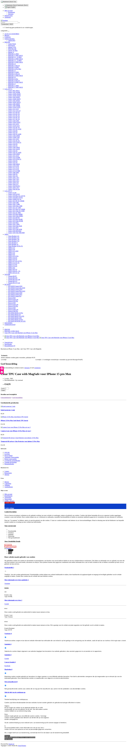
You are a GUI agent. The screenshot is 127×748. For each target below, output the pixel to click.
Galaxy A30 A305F (14, 136)
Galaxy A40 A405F (14, 147)
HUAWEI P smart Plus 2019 (16, 291)
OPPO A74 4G (12, 266)
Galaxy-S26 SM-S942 (14, 231)
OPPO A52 (11, 254)
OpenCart (11, 744)
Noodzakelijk (9, 567)
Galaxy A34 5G (13, 144)
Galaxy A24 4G (13, 131)
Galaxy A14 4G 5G (14, 114)
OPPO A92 (11, 268)
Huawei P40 (12, 308)
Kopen (3, 390)
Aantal (3, 388)
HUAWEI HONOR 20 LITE (17, 321)
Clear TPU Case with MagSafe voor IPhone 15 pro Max (21, 333)
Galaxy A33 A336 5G (14, 142)
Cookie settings (9, 502)
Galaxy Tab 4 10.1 (13, 181)
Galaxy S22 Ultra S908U (15, 216)
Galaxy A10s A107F (14, 107)
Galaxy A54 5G (13, 161)
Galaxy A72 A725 (13, 169)
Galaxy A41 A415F (14, 149)
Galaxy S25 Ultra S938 (15, 229)
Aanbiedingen (8, 487)
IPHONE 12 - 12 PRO (15, 57)
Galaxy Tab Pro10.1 (14, 186)
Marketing (8, 669)
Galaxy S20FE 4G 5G (14, 199)
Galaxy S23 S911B (14, 217)
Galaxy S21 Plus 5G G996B (16, 209)
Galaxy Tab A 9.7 (13, 184)
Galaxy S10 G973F (14, 194)
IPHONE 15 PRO (13, 72)
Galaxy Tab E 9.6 (13, 182)
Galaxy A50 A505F (14, 154)
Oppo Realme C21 (13, 236)
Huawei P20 (12, 298)
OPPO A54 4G (12, 258)
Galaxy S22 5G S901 (14, 212)
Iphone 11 (11, 52)
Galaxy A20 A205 (13, 121)
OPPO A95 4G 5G (13, 273)
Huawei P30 (12, 303)
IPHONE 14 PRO (13, 67)
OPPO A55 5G (12, 259)
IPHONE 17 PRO (13, 85)
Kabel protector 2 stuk (8, 410)
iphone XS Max (13, 50)
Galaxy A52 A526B (14, 157)
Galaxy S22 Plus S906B (15, 214)
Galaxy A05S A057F (14, 102)
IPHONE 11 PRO (13, 54)
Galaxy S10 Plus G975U (15, 197)
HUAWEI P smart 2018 (15, 286)
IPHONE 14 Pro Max (14, 69)
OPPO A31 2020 (13, 251)
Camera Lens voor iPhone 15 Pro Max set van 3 (16, 431)
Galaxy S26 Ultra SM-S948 (16, 232)
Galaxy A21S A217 (14, 126)
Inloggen (10, 14)
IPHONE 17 (12, 84)
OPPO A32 (11, 253)
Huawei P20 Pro (13, 301)
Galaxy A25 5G (13, 132)
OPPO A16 (11, 249)
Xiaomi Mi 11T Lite (14, 283)
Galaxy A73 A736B (14, 171)
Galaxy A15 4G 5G (14, 116)
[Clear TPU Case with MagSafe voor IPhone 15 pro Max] (21, 336)
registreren (37, 368)
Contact (6, 471)
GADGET (7, 37)
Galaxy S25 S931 (13, 227)
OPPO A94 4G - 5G (14, 271)
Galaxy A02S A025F (14, 94)
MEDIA (6, 35)
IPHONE (7, 42)
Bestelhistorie (8, 496)
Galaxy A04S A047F (14, 99)
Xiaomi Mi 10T (12, 278)
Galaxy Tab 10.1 (13, 176)
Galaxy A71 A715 (13, 167)
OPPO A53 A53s (13, 256)
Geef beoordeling (17, 397)
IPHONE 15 (12, 70)
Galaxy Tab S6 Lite (14, 189)
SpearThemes (22, 745)
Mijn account (8, 494)
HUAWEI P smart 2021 (15, 294)
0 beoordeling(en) (6, 397)
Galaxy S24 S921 (13, 222)
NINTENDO (8, 323)
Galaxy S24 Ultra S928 (15, 226)
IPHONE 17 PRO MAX (15, 87)
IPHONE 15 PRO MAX (15, 75)
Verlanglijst (7, 497)
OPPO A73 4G (12, 264)
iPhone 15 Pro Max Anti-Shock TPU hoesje (14, 420)
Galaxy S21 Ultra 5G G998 (16, 211)
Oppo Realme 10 (13, 244)
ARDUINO (11, 40)
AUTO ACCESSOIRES (11, 34)
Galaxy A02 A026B (14, 92)
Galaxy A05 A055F (14, 100)
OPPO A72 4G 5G (13, 263)
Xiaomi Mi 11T (12, 281)
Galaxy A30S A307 (14, 137)
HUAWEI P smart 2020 (15, 293)
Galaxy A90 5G (13, 174)
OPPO (6, 234)
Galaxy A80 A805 (13, 172)
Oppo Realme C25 (13, 238)
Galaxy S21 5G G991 (14, 207)
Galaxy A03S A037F (14, 95)
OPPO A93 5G (12, 269)
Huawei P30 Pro (13, 306)
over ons (6, 452)
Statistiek (7, 644)
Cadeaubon (7, 483)
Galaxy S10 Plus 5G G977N (16, 196)
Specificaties (8, 344)
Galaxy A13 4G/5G (14, 112)
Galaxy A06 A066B (14, 105)
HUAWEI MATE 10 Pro (15, 313)
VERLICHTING (9, 39)
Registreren (11, 12)
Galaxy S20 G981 (13, 202)
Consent (10, 550)
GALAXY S (8, 191)
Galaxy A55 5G (13, 162)
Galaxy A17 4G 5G (14, 119)
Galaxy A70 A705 (13, 166)
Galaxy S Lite (12, 192)
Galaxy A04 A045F (14, 97)
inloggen (27, 368)
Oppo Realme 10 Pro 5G (15, 246)
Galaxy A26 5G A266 (14, 134)
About (10, 553)
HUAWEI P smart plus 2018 (16, 288)
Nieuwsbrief (8, 499)
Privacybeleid (8, 455)
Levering (7, 454)
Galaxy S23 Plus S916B (15, 219)
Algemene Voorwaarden (11, 457)
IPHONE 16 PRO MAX (15, 82)
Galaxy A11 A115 (13, 109)
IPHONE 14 (12, 64)
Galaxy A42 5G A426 (14, 152)
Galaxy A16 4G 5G (14, 117)
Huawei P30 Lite (13, 304)
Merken (6, 482)
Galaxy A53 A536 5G (14, 159)
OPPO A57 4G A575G (15, 261)
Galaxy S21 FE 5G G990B (16, 201)
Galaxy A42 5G (13, 151)
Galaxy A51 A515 (13, 156)
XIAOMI (7, 274)
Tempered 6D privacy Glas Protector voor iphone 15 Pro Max (20, 441)
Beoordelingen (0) (9, 346)
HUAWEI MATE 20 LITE (16, 316)
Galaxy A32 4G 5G (14, 141)
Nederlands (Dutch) (22, 5)
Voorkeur (8, 633)
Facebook (7, 666)
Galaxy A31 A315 (13, 139)
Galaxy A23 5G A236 (14, 129)
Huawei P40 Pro (13, 311)
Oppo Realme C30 (13, 239)
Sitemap (6, 474)
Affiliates (7, 485)
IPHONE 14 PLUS (14, 65)
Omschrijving (8, 342)
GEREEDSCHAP (9, 324)
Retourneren (8, 473)
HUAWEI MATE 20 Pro (15, 319)
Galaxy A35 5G (13, 146)
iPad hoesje (11, 45)
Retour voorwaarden (10, 459)
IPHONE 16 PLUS (14, 80)
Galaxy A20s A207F (14, 122)
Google (6, 604)
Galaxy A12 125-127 (14, 110)
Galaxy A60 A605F (14, 164)
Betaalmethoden (9, 464)
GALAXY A (8, 89)
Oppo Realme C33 (13, 241)
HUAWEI (7, 284)
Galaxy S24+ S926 (13, 224)
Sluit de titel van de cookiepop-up (14, 692)
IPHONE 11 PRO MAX (15, 55)
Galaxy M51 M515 (14, 90)
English (13, 7)
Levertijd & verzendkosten (12, 460)
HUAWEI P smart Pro (14, 296)
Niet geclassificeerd (10, 682)
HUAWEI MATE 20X (15, 318)
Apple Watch (12, 44)
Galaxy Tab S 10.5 (13, 187)
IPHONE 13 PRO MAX (15, 62)
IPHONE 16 (12, 77)
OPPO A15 (11, 248)
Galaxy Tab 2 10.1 (13, 177)
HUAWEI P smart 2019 (15, 289)
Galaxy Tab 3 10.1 (13, 179)
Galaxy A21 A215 (13, 124)
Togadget (7, 583)
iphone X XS (12, 47)
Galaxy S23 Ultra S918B (15, 221)
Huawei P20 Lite (13, 299)
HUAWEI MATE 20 (14, 314)
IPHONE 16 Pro (13, 79)
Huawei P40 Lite (13, 309)
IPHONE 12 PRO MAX (15, 59)
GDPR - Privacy (9, 501)
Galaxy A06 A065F (14, 104)
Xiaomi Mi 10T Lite (14, 279)
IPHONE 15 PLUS (14, 74)
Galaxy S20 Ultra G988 (15, 206)
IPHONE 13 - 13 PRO (15, 60)
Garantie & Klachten (10, 462)
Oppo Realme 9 (12, 243)
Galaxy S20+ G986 (14, 204)
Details (10, 551)
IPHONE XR (12, 49)
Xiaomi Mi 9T (12, 276)
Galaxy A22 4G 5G (14, 127)
